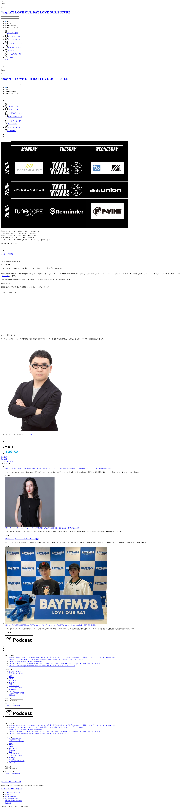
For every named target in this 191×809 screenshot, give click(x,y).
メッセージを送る (7, 254)
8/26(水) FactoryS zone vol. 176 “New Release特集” (21, 539)
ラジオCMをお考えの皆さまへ (11, 789)
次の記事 (4, 459)
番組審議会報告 (10, 796)
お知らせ (12, 695)
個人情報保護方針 (11, 799)
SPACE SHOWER (15, 671)
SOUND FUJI (13, 680)
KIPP (10, 684)
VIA (10, 675)
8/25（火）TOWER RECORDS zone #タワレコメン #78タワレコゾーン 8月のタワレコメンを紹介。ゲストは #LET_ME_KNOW (50, 625)
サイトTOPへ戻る (7, 461)
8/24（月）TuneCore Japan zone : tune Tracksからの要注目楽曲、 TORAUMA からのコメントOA (42, 666)
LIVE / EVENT (12, 25)
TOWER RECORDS (15, 687)
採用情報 (8, 803)
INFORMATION (12, 27)
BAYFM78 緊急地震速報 (13, 801)
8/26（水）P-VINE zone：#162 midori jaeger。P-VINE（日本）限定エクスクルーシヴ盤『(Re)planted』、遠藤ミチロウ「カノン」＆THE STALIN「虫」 (58, 468)
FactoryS (11, 678)
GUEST (10, 23)
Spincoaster (12, 689)
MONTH (8, 700)
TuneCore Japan (14, 686)
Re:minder (5, 276)
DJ (8, 21)
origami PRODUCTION (16, 693)
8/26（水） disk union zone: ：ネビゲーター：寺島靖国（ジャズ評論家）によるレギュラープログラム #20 (42, 528)
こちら (30, 434)
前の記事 (4, 457)
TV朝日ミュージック (16, 673)
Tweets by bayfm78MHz (12, 705)
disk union (12, 691)
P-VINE (11, 677)
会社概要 (8, 794)
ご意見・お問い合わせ (13, 792)
